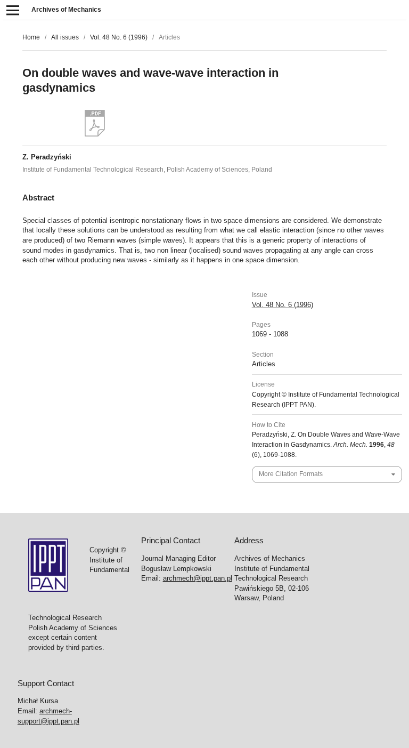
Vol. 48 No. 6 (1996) (119, 37)
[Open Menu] (12, 10)
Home (31, 37)
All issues (65, 37)
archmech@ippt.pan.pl (197, 578)
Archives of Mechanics (66, 9)
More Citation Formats (291, 474)
